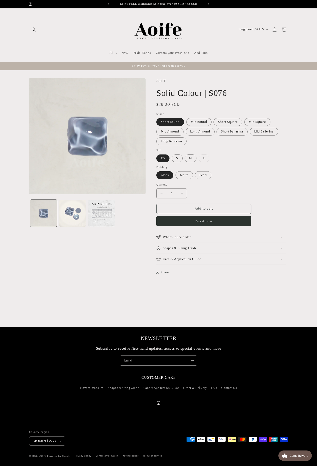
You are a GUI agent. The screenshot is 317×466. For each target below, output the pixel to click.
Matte (184, 175)
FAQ (214, 388)
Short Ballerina (232, 131)
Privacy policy (83, 456)
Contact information (107, 456)
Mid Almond (170, 131)
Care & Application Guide (161, 388)
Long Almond (200, 131)
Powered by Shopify (59, 456)
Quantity (161, 184)
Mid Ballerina (264, 131)
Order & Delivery (195, 388)
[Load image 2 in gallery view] (72, 213)
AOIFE (43, 456)
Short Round (170, 122)
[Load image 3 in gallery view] (101, 213)
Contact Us (229, 388)
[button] (34, 29)
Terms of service (152, 456)
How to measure (92, 388)
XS (163, 158)
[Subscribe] (192, 360)
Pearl (203, 175)
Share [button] (165, 272)
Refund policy (130, 456)
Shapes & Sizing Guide (123, 388)
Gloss (165, 175)
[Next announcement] (208, 4)
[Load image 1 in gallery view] (43, 213)
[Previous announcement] (108, 4)
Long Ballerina (171, 141)
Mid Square (257, 122)
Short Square (228, 122)
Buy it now (203, 221)
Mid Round (199, 122)
